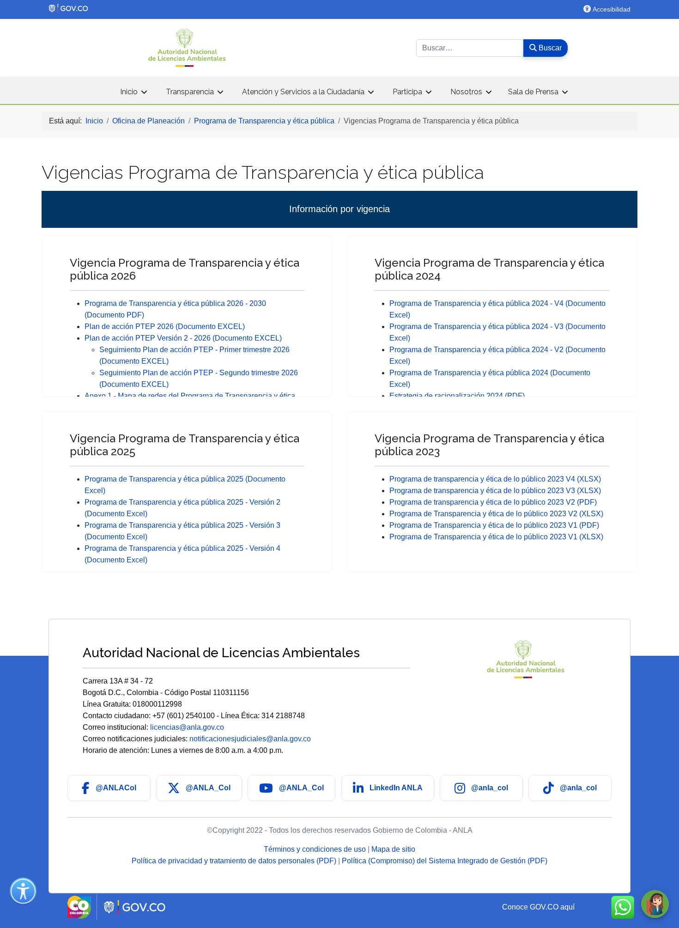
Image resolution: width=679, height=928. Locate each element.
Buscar (549, 48)
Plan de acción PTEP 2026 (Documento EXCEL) (165, 326)
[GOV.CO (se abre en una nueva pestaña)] (240, 8)
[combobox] (470, 48)
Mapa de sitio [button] (393, 849)
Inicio (129, 91)
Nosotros (466, 91)
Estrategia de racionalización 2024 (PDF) (457, 396)
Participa (407, 91)
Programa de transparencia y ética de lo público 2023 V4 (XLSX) (495, 479)
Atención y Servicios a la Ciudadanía (303, 91)
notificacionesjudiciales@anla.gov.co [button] (250, 739)
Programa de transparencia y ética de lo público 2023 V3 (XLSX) (495, 491)
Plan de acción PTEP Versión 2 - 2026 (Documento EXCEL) (183, 338)
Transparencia (190, 91)
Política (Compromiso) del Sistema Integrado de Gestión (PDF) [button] (444, 861)
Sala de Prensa (533, 91)
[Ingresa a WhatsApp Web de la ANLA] (622, 907)
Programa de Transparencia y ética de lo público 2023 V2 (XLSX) (496, 514)
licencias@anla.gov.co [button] (187, 727)
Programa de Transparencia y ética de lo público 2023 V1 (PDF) (494, 525)
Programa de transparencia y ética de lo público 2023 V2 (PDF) (493, 502)
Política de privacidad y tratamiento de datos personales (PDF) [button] (235, 861)
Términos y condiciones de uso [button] (316, 849)
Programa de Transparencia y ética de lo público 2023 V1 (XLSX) (496, 537)
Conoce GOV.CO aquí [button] (538, 907)
